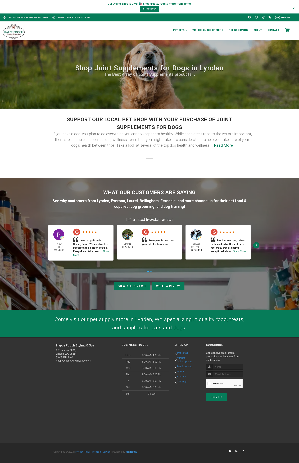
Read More (223, 145)
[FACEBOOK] (249, 17)
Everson (118, 201)
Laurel (132, 201)
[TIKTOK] (263, 17)
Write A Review (168, 286)
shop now (149, 9)
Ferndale (168, 201)
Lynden (103, 201)
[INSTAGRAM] (256, 17)
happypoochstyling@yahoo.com (73, 360)
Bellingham (149, 201)
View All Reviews (132, 286)
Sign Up (216, 397)
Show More (239, 251)
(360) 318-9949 (64, 357)
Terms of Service (101, 451)
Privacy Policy (82, 451)
